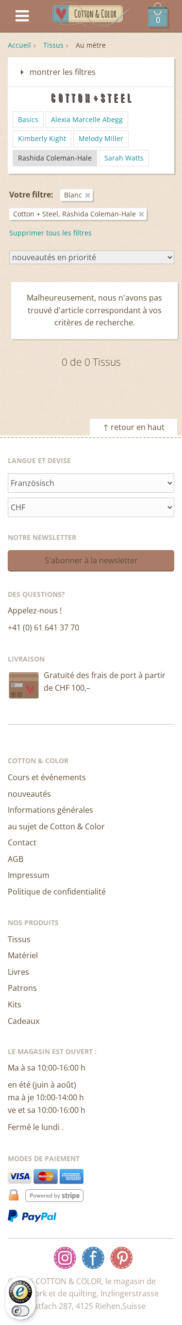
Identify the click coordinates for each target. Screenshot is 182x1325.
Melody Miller (101, 138)
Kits (14, 1004)
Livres (18, 972)
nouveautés (29, 793)
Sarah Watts (124, 157)
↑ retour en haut (134, 427)
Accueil (19, 45)
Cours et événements (47, 777)
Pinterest (121, 1258)
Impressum (29, 875)
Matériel (23, 955)
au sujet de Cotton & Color (56, 826)
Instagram (65, 1258)
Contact (22, 842)
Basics (28, 119)
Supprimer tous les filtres (50, 232)
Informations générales (50, 810)
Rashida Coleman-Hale (55, 157)
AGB (15, 859)
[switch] (20, 1311)
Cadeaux (23, 1021)
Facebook (93, 1258)
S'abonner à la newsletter (91, 560)
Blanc (73, 194)
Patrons (22, 988)
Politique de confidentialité (57, 891)
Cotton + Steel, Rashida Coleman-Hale (74, 213)
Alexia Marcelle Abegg (87, 119)
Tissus (53, 45)
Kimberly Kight (42, 138)
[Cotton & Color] (91, 16)
